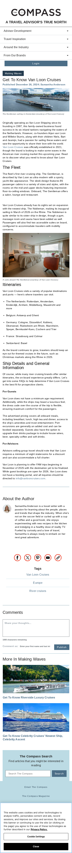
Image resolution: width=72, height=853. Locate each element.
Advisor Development (17, 30)
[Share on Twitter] (29, 557)
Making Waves (13, 73)
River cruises (37, 590)
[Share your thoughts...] (36, 628)
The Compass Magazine (36, 796)
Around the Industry (16, 47)
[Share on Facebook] (19, 557)
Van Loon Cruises (13, 147)
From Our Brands (15, 55)
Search (59, 773)
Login (35, 63)
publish (62, 647)
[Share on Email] (49, 557)
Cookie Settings (36, 836)
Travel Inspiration (15, 39)
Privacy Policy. (39, 829)
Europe (37, 582)
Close (36, 846)
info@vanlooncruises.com (30, 478)
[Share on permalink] (58, 557)
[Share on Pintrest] (39, 557)
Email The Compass (35, 787)
